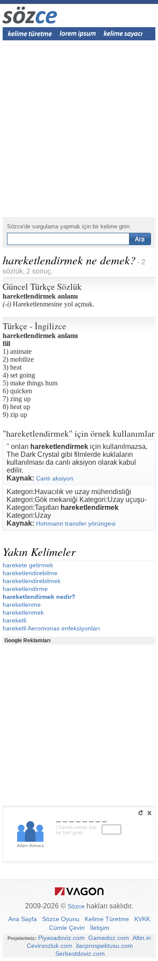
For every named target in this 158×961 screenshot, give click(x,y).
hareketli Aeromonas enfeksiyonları (51, 628)
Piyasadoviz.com (61, 937)
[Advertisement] (79, 131)
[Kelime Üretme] (29, 34)
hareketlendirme (25, 588)
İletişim (99, 927)
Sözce (76, 906)
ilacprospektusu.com (104, 945)
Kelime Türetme (107, 918)
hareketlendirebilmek (32, 580)
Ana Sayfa (22, 918)
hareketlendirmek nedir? (39, 596)
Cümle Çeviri (67, 927)
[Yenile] (140, 812)
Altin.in (142, 937)
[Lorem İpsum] (77, 34)
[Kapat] (149, 812)
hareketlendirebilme (30, 573)
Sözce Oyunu (60, 918)
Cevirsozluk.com (49, 945)
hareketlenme (22, 604)
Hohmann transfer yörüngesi (75, 523)
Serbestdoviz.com (80, 953)
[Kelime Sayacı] (123, 34)
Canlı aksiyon (54, 478)
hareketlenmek (23, 612)
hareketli (14, 620)
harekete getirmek (28, 565)
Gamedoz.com (108, 937)
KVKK (142, 918)
